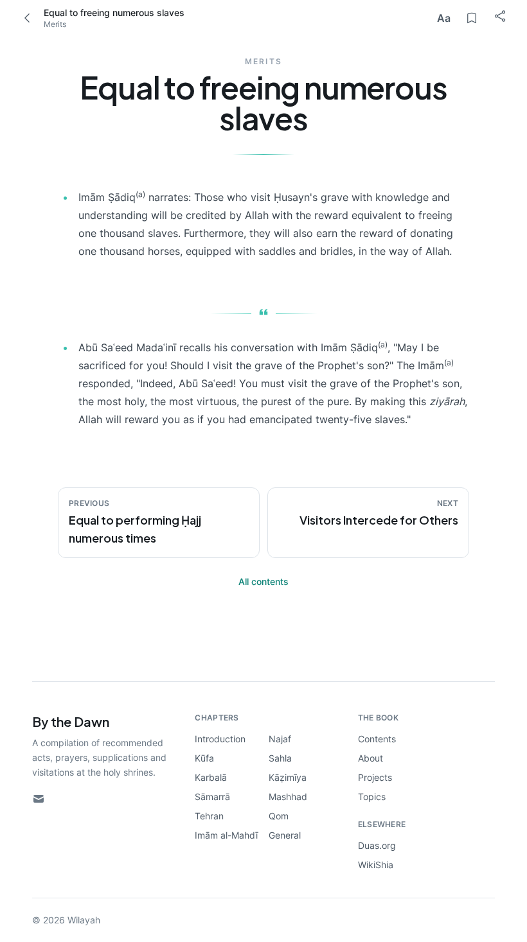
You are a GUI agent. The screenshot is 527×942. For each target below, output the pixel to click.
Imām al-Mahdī (226, 835)
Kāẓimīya (288, 777)
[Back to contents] (27, 18)
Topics (372, 796)
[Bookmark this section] (471, 18)
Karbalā (211, 777)
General (285, 835)
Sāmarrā (212, 796)
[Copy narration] (431, 276)
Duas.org (377, 845)
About (370, 758)
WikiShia (375, 864)
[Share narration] (457, 276)
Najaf (280, 738)
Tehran (209, 815)
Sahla (280, 758)
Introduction (220, 738)
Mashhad (288, 796)
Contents (377, 738)
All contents (263, 581)
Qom (279, 815)
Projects (375, 777)
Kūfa (204, 758)
